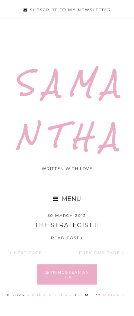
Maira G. (115, 295)
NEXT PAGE (27, 252)
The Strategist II (67, 225)
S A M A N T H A (47, 295)
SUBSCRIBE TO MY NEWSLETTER (69, 9)
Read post (66, 237)
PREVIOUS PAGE (100, 252)
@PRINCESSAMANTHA (67, 274)
